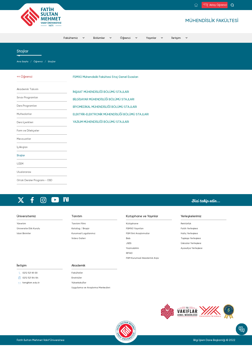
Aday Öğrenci (218, 5)
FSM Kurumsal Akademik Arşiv (142, 258)
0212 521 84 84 (30, 277)
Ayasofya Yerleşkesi (191, 248)
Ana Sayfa (22, 61)
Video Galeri (78, 238)
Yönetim (21, 223)
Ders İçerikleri (25, 122)
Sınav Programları (27, 97)
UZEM (20, 163)
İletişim (176, 37)
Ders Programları (27, 105)
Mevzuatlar (24, 138)
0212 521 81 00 (29, 272)
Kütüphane (132, 223)
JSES (128, 243)
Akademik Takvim (27, 89)
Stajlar (52, 61)
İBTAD (129, 253)
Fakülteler (77, 272)
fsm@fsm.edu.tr (31, 282)
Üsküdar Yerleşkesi (191, 243)
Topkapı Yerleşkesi (191, 238)
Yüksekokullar (78, 282)
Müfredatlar (24, 114)
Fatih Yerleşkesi (189, 228)
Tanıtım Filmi (78, 223)
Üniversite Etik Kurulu (28, 228)
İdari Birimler (24, 233)
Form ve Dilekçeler (28, 130)
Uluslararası (24, 171)
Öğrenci (125, 37)
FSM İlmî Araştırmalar (138, 233)
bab (128, 238)
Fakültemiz (71, 37)
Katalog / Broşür (80, 228)
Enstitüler (76, 277)
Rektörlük (186, 223)
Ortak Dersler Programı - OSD (34, 180)
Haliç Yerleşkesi (189, 233)
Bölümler (99, 37)
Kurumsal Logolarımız (83, 233)
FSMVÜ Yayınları (135, 228)
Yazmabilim (132, 248)
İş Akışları (22, 147)
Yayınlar (151, 37)
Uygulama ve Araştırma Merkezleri (90, 287)
